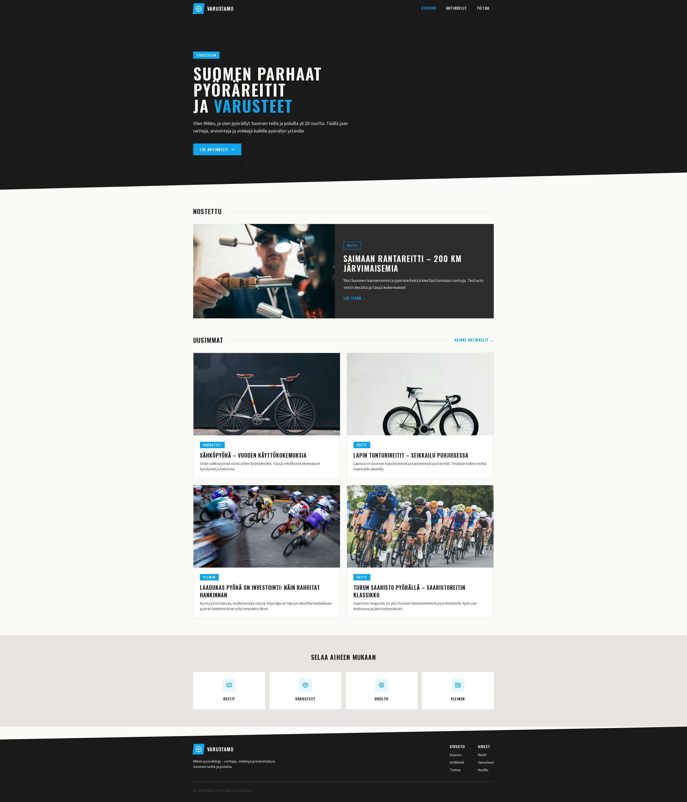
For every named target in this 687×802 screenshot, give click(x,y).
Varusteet (486, 762)
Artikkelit (456, 8)
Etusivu (429, 8)
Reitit (482, 755)
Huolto (483, 770)
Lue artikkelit (214, 149)
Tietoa (483, 8)
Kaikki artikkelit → (474, 340)
